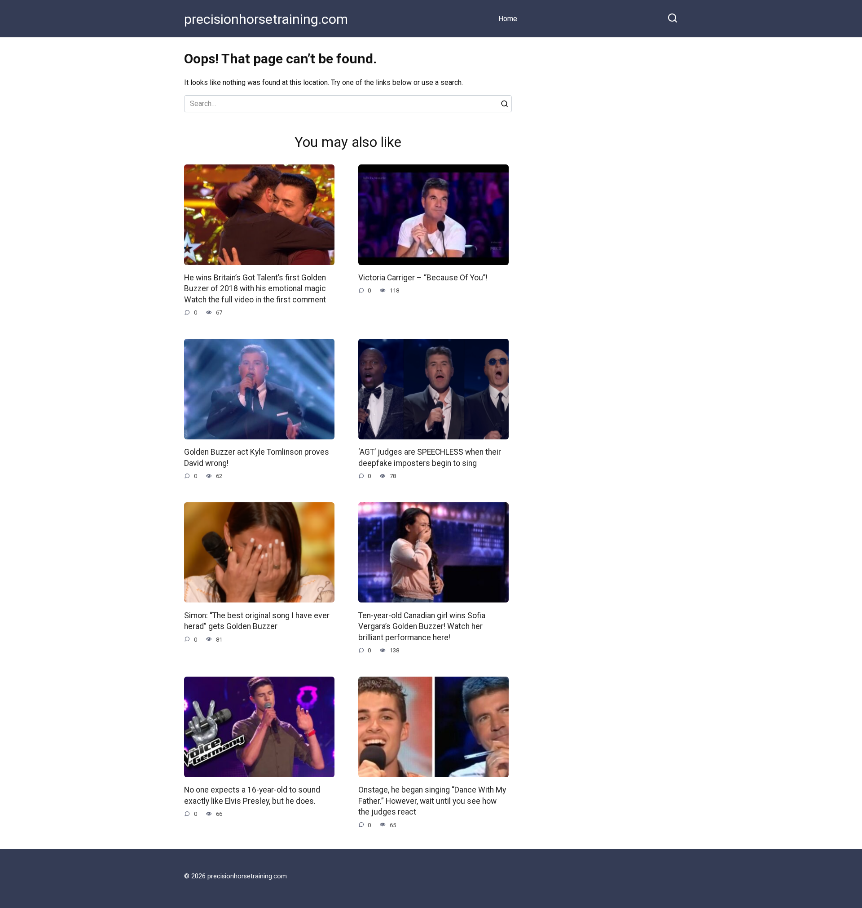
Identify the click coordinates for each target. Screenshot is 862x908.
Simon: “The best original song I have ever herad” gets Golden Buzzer (257, 621)
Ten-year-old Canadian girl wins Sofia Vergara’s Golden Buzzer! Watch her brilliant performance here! (421, 626)
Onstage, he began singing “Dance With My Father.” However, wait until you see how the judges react (432, 800)
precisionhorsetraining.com (266, 19)
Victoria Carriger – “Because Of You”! (423, 277)
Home (507, 18)
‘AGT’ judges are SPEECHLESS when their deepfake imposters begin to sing (429, 457)
